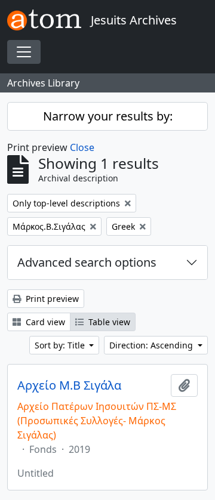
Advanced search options (86, 262)
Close (82, 147)
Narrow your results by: (108, 116)
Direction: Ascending (152, 345)
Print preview (51, 298)
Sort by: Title (61, 345)
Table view (108, 322)
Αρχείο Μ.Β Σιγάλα (69, 385)
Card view (44, 322)
